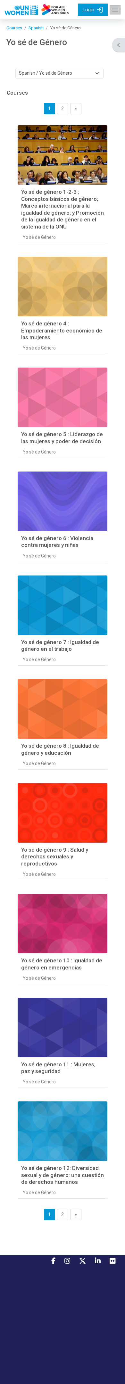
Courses (14, 27)
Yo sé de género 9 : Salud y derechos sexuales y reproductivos (54, 856)
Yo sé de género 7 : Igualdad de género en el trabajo (60, 645)
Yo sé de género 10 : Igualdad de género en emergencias (61, 964)
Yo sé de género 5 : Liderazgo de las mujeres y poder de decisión (62, 437)
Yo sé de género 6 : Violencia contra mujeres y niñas (57, 541)
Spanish (36, 27)
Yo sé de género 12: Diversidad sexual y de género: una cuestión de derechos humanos (62, 1175)
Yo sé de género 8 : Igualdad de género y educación (60, 749)
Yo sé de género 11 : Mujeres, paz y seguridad (58, 1068)
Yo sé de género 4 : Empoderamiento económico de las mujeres (61, 330)
